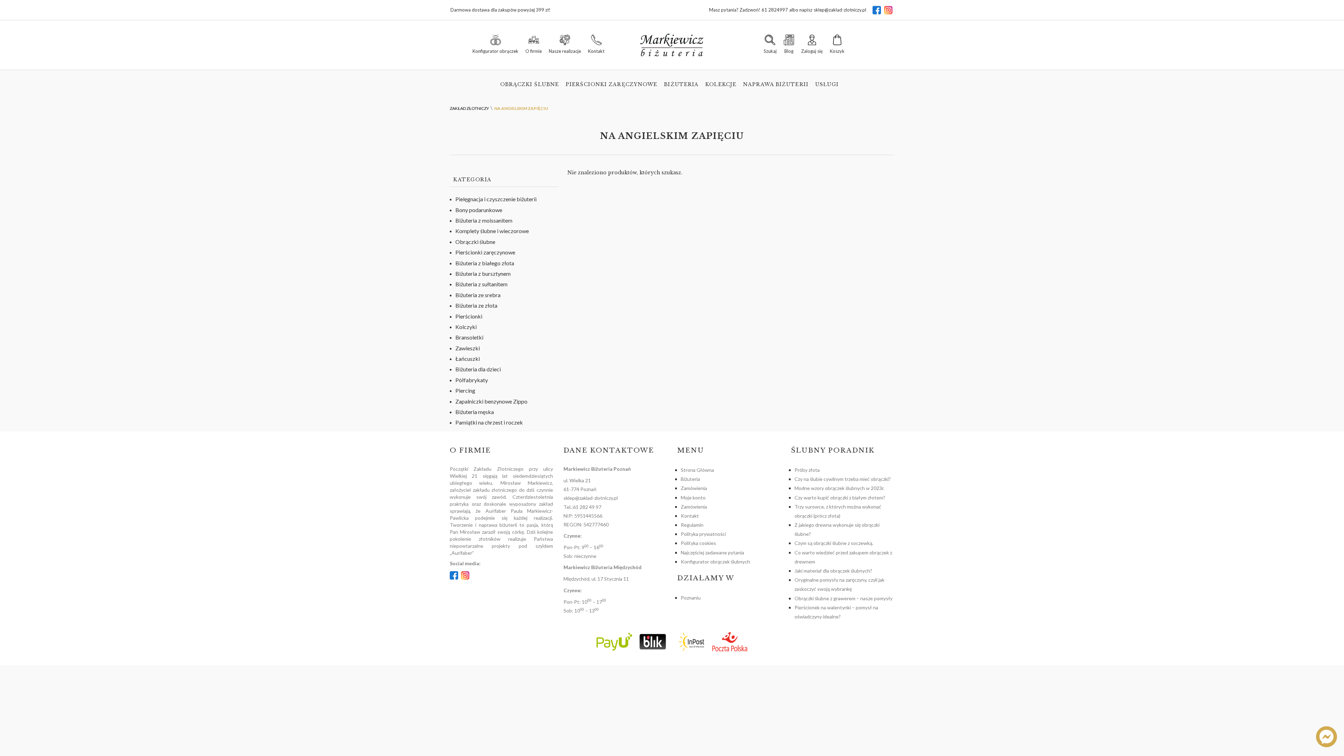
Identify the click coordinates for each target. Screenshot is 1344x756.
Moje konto (693, 497)
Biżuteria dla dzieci (478, 369)
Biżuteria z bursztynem (483, 273)
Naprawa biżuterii (775, 84)
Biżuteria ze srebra (477, 295)
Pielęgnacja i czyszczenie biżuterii (496, 199)
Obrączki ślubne (529, 84)
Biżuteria (681, 84)
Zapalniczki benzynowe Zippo (491, 401)
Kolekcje (720, 84)
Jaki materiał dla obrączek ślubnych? (833, 571)
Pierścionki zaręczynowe (611, 84)
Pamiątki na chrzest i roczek (489, 422)
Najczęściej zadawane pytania (712, 552)
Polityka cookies (698, 543)
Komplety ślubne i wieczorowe (492, 230)
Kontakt (690, 516)
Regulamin (692, 525)
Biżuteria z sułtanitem (481, 284)
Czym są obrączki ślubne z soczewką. (833, 543)
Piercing (465, 390)
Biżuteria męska (474, 411)
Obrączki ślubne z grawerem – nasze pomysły (843, 598)
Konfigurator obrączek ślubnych (715, 562)
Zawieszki (467, 348)
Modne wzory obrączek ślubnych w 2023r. (839, 488)
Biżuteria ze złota (476, 305)
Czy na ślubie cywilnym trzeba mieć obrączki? (842, 479)
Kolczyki (466, 326)
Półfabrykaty (471, 380)
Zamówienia (694, 488)
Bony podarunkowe (478, 209)
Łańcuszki (467, 358)
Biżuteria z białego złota (484, 263)
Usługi (827, 84)
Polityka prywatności (703, 534)
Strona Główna (697, 470)
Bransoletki (469, 337)
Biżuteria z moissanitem (483, 220)
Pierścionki (468, 316)
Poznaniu (691, 598)
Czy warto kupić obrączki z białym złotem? (839, 497)
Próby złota (807, 470)
